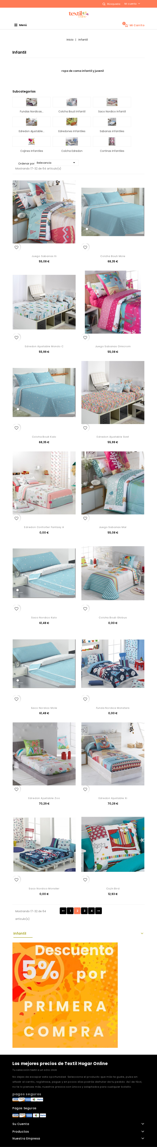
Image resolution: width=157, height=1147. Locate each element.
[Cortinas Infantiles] (112, 141)
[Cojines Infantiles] (31, 141)
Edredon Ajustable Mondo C (44, 346)
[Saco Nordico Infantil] (112, 102)
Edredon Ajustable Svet (113, 437)
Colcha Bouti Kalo (44, 437)
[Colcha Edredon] (72, 141)
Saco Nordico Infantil (112, 111)
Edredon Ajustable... (31, 131)
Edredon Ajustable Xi (113, 798)
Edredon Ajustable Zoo (44, 798)
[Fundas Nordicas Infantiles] (31, 102)
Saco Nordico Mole (44, 708)
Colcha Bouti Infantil (71, 111)
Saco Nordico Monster (44, 888)
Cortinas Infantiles (112, 151)
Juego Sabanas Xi (44, 256)
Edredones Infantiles (71, 131)
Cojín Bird (113, 888)
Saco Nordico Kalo (44, 617)
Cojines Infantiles (31, 151)
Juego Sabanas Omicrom (113, 346)
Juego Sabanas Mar (113, 527)
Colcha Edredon (72, 151)
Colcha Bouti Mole (112, 256)
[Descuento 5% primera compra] (65, 995)
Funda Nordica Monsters (113, 708)
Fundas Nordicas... (31, 111)
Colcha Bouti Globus (113, 617)
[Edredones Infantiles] (72, 122)
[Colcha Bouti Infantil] (72, 102)
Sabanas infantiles (112, 131)
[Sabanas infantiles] (112, 122)
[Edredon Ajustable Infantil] (31, 122)
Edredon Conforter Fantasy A (44, 527)
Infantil (19, 933)
